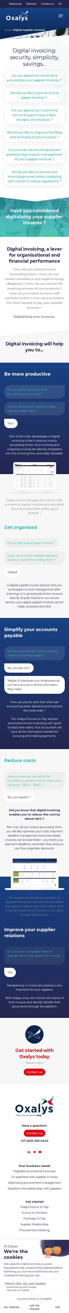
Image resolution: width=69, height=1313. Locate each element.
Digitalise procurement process (34, 1171)
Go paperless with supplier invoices (34, 1177)
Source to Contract (34, 1213)
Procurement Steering (34, 1230)
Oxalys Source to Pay (34, 1207)
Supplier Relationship (34, 1224)
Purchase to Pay (34, 1218)
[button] (61, 16)
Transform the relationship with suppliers (34, 1188)
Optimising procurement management (34, 1183)
